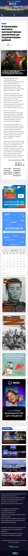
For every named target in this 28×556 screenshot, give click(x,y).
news (8, 44)
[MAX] (16, 165)
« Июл (3, 273)
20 (14, 264)
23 (24, 264)
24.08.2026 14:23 (8, 469)
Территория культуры (13, 464)
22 (20, 264)
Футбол (8, 478)
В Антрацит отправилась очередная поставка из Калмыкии (17, 172)
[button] (26, 15)
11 (7, 261)
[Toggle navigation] (14, 15)
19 (10, 264)
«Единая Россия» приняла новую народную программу (13, 453)
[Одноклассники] (21, 165)
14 (17, 261)
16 (24, 261)
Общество (4, 23)
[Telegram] (23, 165)
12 (10, 261)
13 (14, 261)
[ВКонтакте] (18, 165)
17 (4, 264)
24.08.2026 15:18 (8, 441)
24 (4, 266)
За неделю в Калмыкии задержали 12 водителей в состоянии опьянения (14, 439)
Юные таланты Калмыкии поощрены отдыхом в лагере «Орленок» (13, 467)
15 (20, 261)
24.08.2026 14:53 (8, 455)
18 (7, 264)
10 (4, 261)
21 (17, 264)
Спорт (5, 478)
